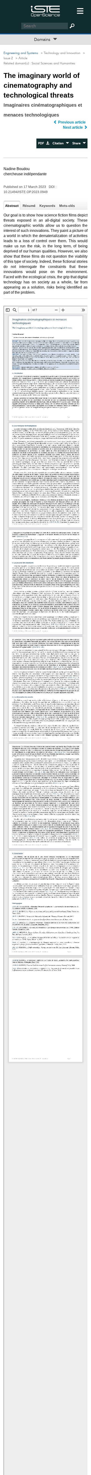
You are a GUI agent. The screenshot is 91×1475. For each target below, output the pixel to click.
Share (77, 143)
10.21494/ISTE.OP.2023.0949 (26, 192)
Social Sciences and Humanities (53, 63)
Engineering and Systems (21, 53)
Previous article (72, 122)
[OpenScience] (45, 11)
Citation (59, 143)
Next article (73, 127)
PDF (42, 143)
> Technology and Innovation (59, 53)
